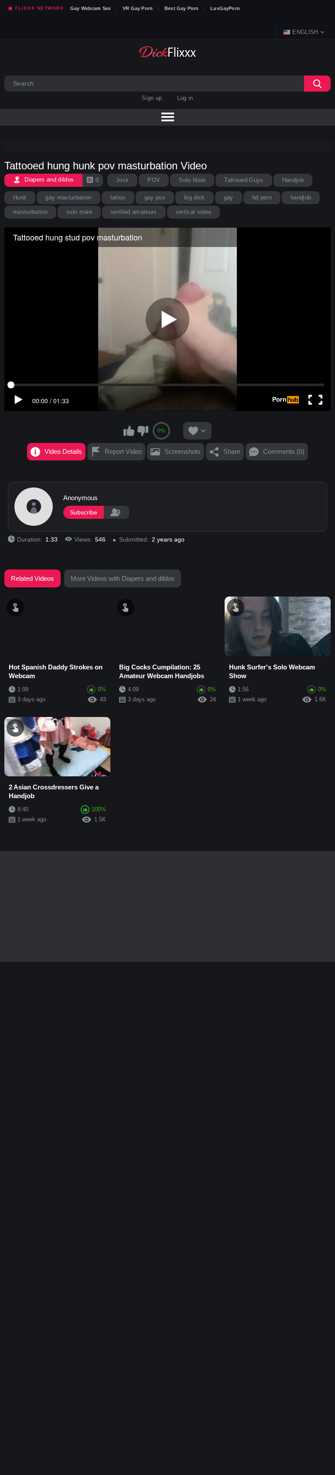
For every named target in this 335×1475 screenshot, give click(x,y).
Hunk (20, 197)
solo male (79, 212)
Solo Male (192, 180)
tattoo (118, 197)
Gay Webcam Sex (90, 8)
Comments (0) (283, 451)
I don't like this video (142, 430)
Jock (122, 180)
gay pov (154, 197)
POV (153, 180)
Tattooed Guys (243, 180)
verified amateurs (134, 212)
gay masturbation (68, 197)
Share (231, 451)
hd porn (262, 197)
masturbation (30, 212)
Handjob (293, 180)
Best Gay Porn (181, 8)
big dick (194, 197)
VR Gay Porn (138, 8)
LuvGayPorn (225, 8)
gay (228, 197)
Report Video (123, 451)
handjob (301, 197)
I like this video (129, 430)
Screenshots (182, 451)
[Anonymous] (33, 506)
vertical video (194, 212)
